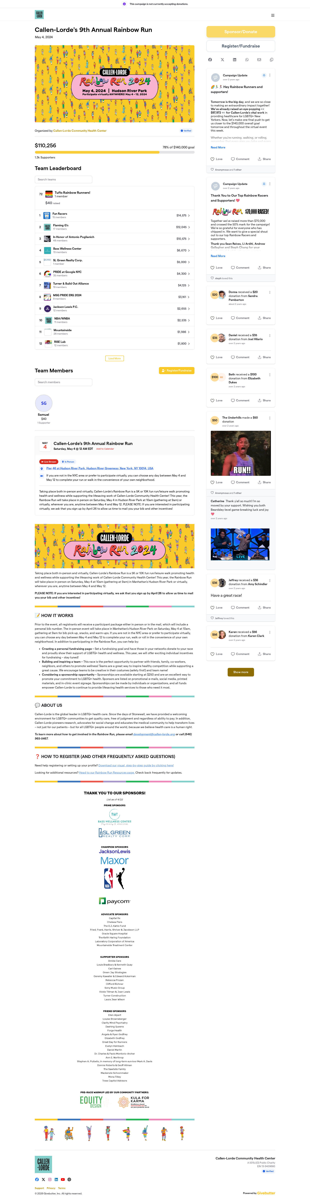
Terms (61, 1188)
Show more (240, 672)
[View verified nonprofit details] (186, 130)
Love (219, 159)
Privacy (51, 1188)
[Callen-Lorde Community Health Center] (39, 14)
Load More (115, 358)
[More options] (270, 75)
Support (39, 1188)
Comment (242, 159)
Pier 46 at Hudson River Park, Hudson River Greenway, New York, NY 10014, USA (99, 468)
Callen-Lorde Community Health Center (80, 130)
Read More (218, 147)
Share (267, 159)
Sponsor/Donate (240, 31)
